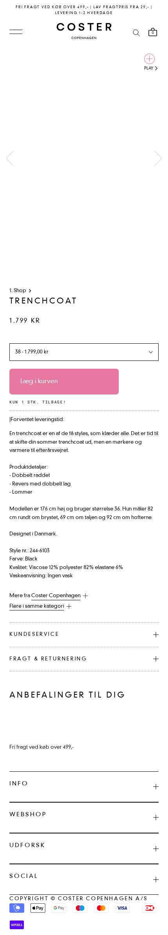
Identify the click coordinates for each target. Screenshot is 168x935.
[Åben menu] (15, 32)
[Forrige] (10, 158)
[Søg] (136, 32)
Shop (20, 290)
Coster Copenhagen (55, 595)
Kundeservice (34, 634)
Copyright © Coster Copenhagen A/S (78, 898)
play (149, 68)
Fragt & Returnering (48, 659)
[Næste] (158, 158)
